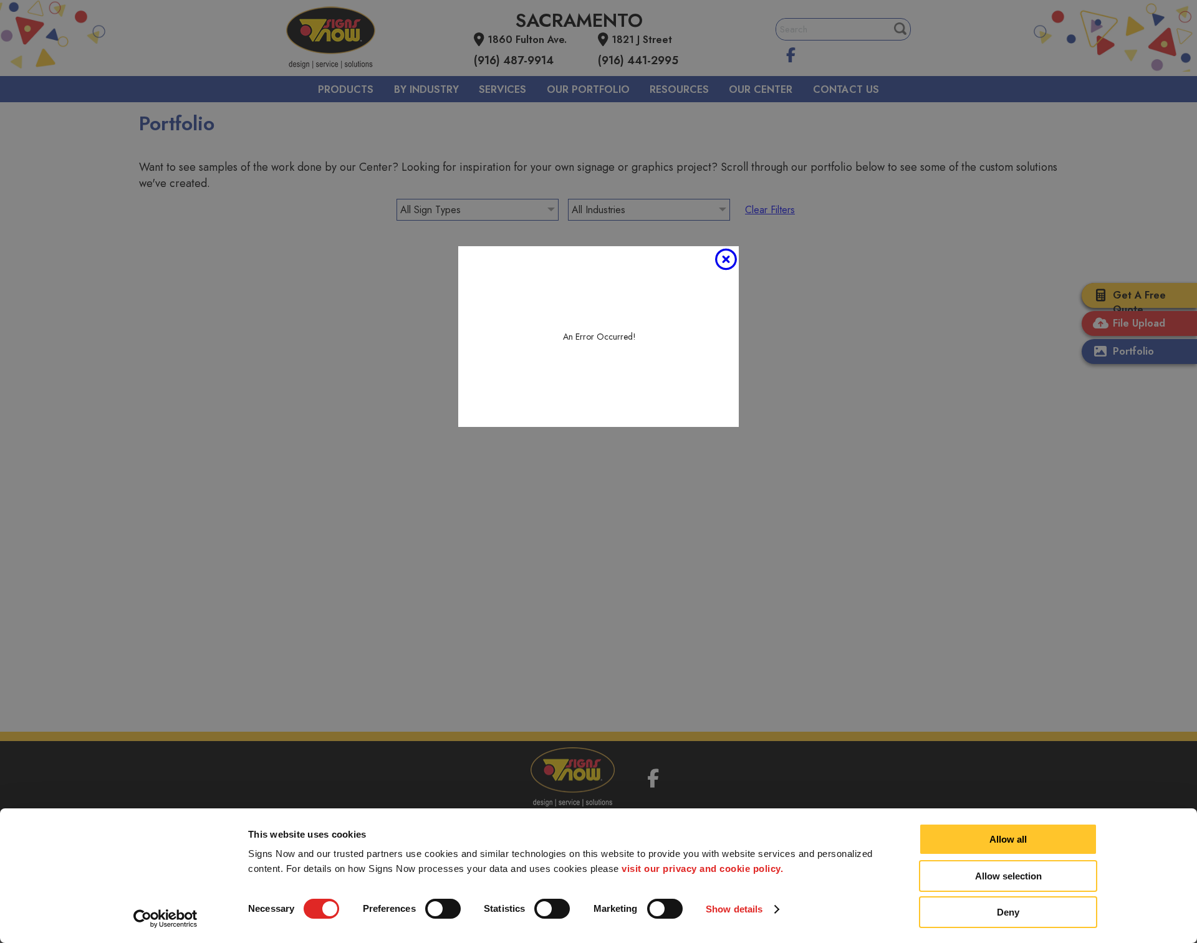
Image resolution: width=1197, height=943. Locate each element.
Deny (1008, 912)
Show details (734, 909)
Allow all (1008, 839)
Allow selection (1008, 876)
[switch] (443, 909)
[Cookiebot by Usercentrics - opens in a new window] (165, 918)
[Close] (725, 259)
